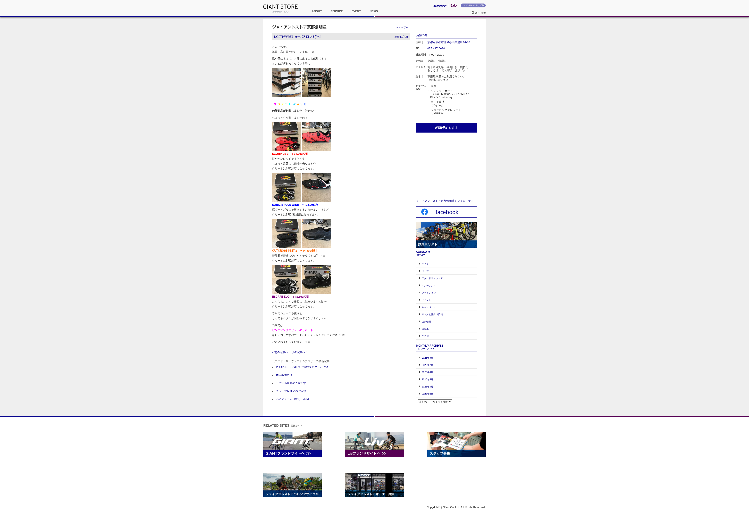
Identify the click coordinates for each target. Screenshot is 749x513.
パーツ (425, 271)
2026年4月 (427, 386)
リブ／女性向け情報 (432, 314)
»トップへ (402, 27)
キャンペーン (429, 307)
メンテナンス (429, 285)
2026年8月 (427, 357)
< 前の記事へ (280, 352)
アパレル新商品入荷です (291, 383)
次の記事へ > (300, 352)
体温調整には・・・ (288, 375)
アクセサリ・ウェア (432, 278)
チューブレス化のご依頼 (291, 391)
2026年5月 (427, 379)
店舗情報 (426, 321)
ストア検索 (480, 12)
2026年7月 (427, 364)
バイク (425, 263)
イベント (426, 299)
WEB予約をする (446, 127)
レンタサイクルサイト (473, 5)
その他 (425, 336)
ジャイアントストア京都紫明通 (299, 27)
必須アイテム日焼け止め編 (292, 399)
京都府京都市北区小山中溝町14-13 (448, 42)
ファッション (429, 292)
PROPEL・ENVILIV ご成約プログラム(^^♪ (302, 367)
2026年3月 (427, 393)
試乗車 (425, 328)
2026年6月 (427, 372)
